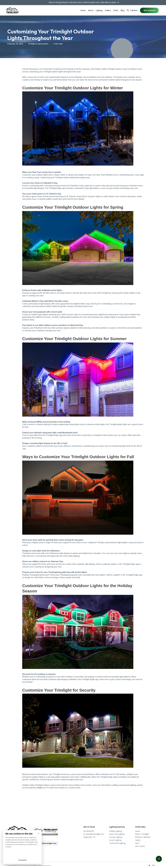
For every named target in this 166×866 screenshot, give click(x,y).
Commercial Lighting (117, 843)
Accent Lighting (115, 840)
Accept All (22, 855)
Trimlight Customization (38, 44)
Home (137, 831)
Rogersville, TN (89, 837)
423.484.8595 (88, 831)
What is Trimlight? (142, 834)
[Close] (38, 833)
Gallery (137, 840)
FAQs (137, 843)
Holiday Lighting (115, 831)
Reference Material (142, 837)
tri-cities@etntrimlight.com (45, 843)
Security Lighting (115, 837)
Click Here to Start (108, 2)
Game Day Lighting (116, 834)
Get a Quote (140, 846)
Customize (22, 860)
